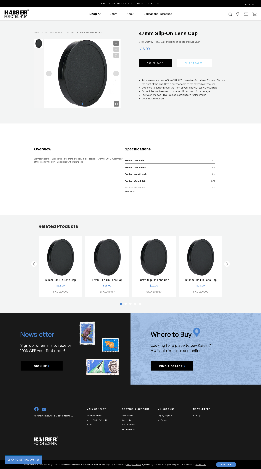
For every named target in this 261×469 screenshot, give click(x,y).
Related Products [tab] (58, 226)
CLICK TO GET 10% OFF (21, 459)
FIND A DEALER (194, 63)
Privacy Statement (133, 464)
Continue (226, 465)
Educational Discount (157, 13)
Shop (93, 13)
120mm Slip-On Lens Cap (201, 279)
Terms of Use (201, 464)
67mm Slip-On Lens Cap (107, 279)
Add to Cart (155, 63)
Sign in (249, 4)
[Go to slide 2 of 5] (227, 264)
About (130, 13)
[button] (42, 366)
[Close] (38, 460)
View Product (60, 257)
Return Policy (128, 424)
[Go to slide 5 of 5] (34, 264)
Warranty (126, 420)
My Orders (162, 420)
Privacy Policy (128, 429)
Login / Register (165, 415)
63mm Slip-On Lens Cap (154, 279)
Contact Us (127, 415)
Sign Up (196, 415)
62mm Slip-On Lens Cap (60, 279)
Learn (114, 13)
